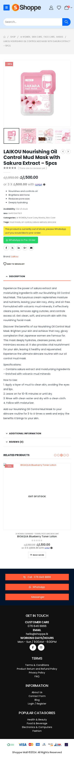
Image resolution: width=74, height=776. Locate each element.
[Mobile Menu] (6, 7)
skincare (51, 222)
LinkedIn (19, 248)
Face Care (32, 217)
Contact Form (37, 696)
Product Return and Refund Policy (37, 669)
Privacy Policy (37, 672)
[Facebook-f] (33, 647)
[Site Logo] (26, 7)
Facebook (6, 248)
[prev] (63, 151)
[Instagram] (41, 647)
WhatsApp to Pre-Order (22, 240)
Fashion (37, 731)
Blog (37, 700)
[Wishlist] (58, 8)
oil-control (26, 222)
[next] (68, 151)
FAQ (37, 676)
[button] (7, 93)
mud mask (15, 222)
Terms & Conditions (37, 665)
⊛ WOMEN (21, 217)
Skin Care (50, 217)
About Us (37, 692)
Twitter (12, 248)
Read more (38, 555)
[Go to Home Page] (4, 37)
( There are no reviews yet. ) (32, 168)
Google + (25, 248)
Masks (41, 217)
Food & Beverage (37, 723)
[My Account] (51, 8)
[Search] (66, 22)
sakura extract (39, 222)
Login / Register (37, 703)
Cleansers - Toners (32, 533)
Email (31, 248)
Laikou (14, 256)
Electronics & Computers (37, 727)
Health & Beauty (37, 719)
